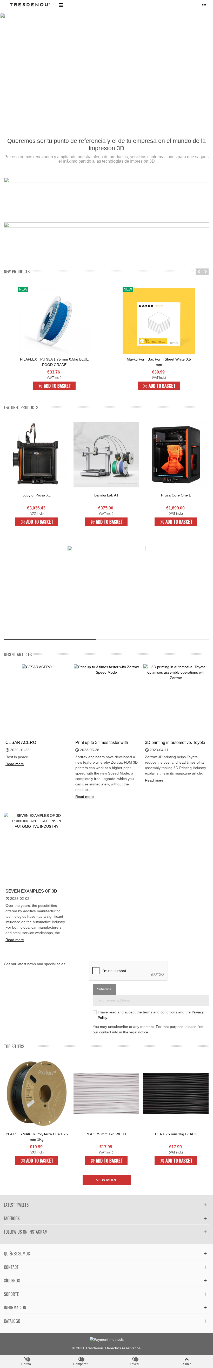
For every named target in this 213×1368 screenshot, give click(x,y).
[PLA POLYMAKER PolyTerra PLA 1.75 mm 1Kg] (36, 1093)
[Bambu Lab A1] (106, 454)
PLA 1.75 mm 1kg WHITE (106, 1134)
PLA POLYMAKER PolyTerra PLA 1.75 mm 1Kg (37, 1137)
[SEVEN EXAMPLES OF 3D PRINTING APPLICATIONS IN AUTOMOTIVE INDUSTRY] (37, 821)
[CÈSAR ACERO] (37, 667)
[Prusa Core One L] (176, 454)
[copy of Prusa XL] (36, 454)
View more (106, 1180)
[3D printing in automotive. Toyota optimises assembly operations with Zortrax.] (176, 672)
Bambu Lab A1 (106, 495)
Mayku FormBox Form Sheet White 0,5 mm (159, 362)
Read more (14, 764)
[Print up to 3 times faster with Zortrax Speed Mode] (106, 669)
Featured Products (21, 407)
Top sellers (14, 1046)
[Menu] (61, 5)
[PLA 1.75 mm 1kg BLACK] (176, 1093)
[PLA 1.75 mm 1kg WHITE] (106, 1093)
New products (17, 271)
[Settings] (204, 5)
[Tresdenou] (30, 5)
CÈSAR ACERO (20, 742)
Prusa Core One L (176, 495)
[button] (199, 271)
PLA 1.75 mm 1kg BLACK (176, 1134)
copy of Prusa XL (37, 495)
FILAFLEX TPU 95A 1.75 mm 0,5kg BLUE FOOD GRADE (54, 362)
